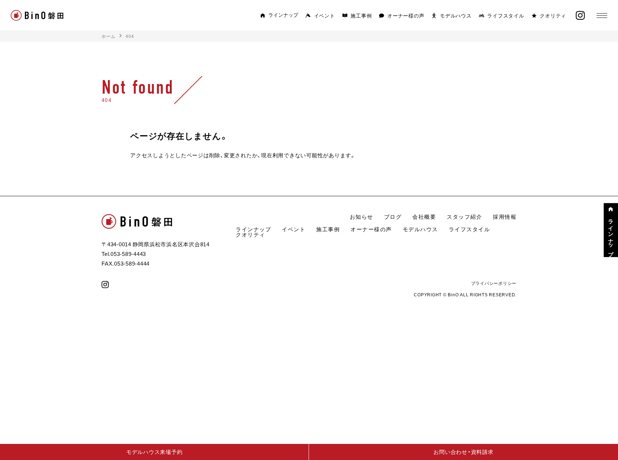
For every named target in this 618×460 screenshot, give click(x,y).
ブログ (393, 217)
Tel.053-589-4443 (124, 254)
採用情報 (504, 217)
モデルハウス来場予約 (154, 452)
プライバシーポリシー (494, 283)
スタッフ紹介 (464, 217)
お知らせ (361, 217)
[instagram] (580, 15)
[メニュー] (602, 15)
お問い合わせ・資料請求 (463, 452)
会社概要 (424, 217)
